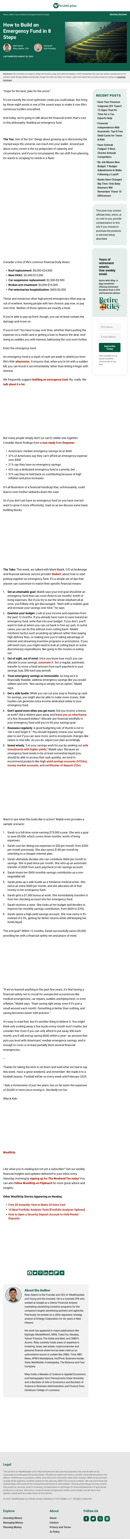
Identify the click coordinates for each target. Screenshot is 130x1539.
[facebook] (86, 1518)
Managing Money (13, 1522)
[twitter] (93, 1518)
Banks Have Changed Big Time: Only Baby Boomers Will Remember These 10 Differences (110, 187)
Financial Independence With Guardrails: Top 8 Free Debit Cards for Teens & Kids (110, 131)
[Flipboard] (56, 1273)
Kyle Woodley (50, 48)
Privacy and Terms (60, 1527)
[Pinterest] (40, 1273)
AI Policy (55, 1531)
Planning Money (12, 1527)
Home (5, 15)
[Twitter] (35, 1273)
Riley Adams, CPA (21, 48)
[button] (109, 303)
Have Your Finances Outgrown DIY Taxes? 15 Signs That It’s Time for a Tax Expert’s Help (110, 110)
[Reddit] (51, 1273)
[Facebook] (29, 1273)
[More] (62, 1273)
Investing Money (12, 1518)
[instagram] (100, 1518)
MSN (11, 15)
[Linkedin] (45, 1273)
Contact (54, 1522)
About (53, 1518)
